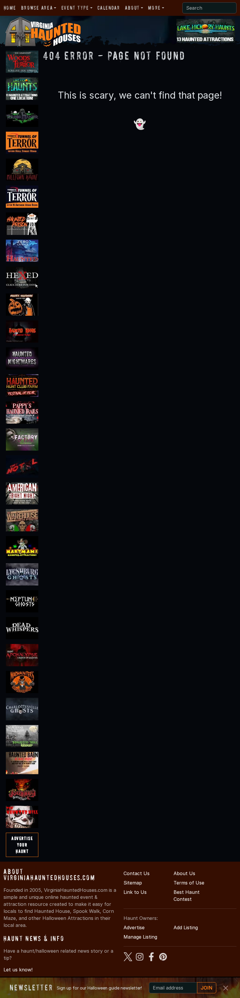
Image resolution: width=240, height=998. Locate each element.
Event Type (75, 8)
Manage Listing (140, 937)
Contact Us (137, 873)
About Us (184, 873)
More (154, 8)
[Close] (225, 988)
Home (10, 8)
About (132, 8)
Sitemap (133, 883)
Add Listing (186, 927)
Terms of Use (189, 883)
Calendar (108, 8)
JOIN (206, 988)
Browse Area (37, 8)
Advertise (134, 927)
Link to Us (135, 892)
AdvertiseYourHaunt (22, 844)
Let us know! (18, 970)
